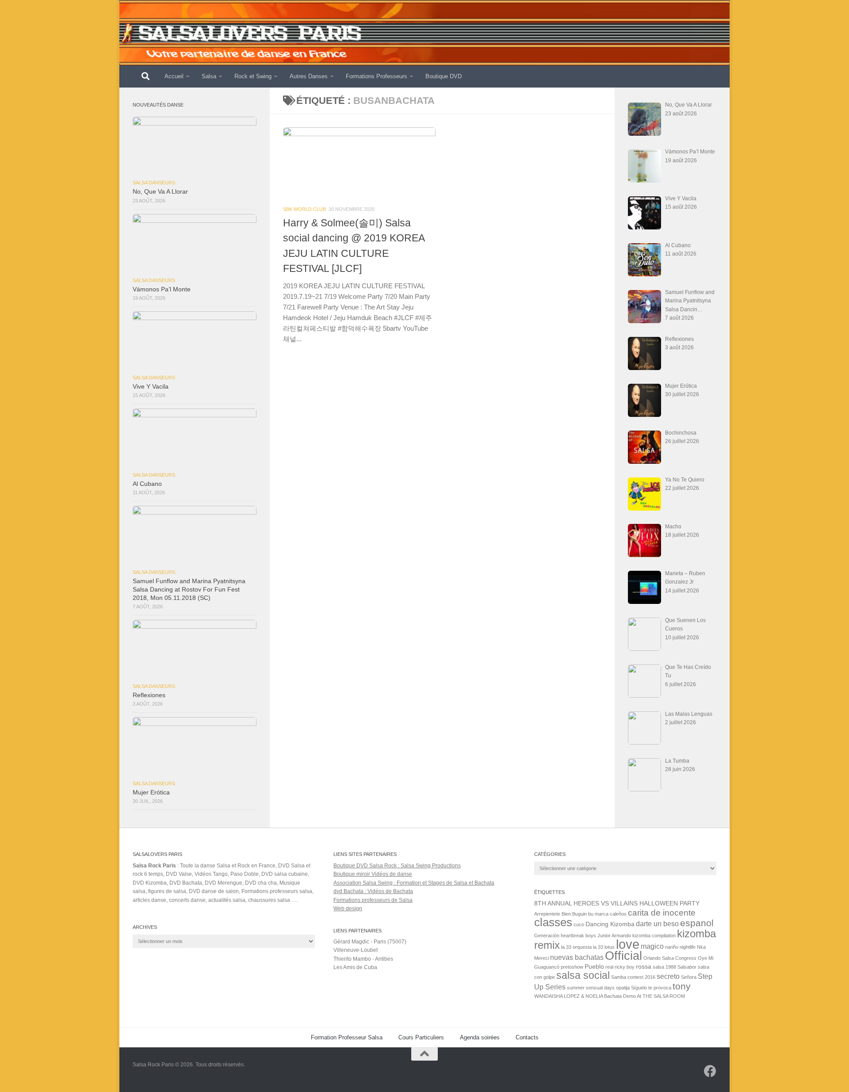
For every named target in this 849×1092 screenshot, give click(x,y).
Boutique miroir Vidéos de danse (372, 874)
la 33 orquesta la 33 (582, 947)
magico (652, 946)
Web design (347, 908)
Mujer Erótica (151, 792)
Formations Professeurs (376, 76)
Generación (546, 935)
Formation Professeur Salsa (346, 1037)
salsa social (583, 975)
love (627, 944)
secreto (668, 976)
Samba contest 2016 (633, 977)
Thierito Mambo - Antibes (363, 959)
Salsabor (686, 967)
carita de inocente (662, 912)
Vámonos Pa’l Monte (162, 289)
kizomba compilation (654, 935)
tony (682, 986)
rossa (643, 966)
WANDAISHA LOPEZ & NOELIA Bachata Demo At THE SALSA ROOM (609, 996)
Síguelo (639, 987)
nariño (671, 947)
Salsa (209, 76)
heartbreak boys (578, 935)
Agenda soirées (480, 1037)
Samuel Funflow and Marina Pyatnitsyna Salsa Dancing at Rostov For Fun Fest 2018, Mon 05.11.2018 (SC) (189, 589)
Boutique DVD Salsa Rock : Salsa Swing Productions (397, 866)
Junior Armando (614, 935)
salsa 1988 (664, 967)
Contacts (527, 1037)
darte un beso (657, 924)
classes (553, 922)
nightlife (688, 947)
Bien (566, 913)
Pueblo (594, 966)
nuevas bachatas (577, 957)
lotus (609, 947)
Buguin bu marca (590, 913)
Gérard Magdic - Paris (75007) (369, 942)
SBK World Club (304, 209)
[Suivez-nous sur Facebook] (710, 1071)
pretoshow (572, 967)
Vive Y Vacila (150, 386)
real (609, 967)
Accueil (174, 76)
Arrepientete (547, 913)
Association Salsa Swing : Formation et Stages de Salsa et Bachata (413, 883)
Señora (688, 977)
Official (623, 955)
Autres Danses (309, 76)
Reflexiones (149, 695)
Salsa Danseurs (154, 182)
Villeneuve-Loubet (355, 950)
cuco (579, 924)
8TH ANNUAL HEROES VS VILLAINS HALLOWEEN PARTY (617, 903)
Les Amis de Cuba (355, 967)
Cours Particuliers (421, 1037)
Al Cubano (147, 484)
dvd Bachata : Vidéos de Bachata (373, 891)
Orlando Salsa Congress (669, 958)
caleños (618, 913)
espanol (697, 923)
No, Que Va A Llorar (160, 191)
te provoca (659, 987)
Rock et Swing (253, 76)
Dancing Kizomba (610, 924)
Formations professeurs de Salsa (373, 900)
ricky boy (625, 967)
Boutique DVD (443, 76)
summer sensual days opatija (598, 987)
